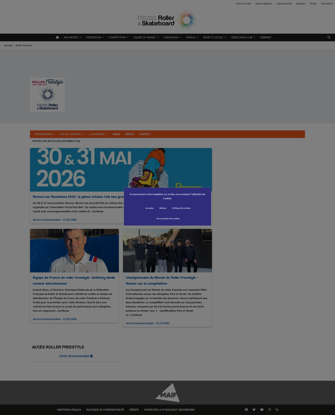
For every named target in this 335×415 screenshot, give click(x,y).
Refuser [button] (162, 208)
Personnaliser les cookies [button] (168, 218)
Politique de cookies (181, 208)
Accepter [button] (150, 208)
